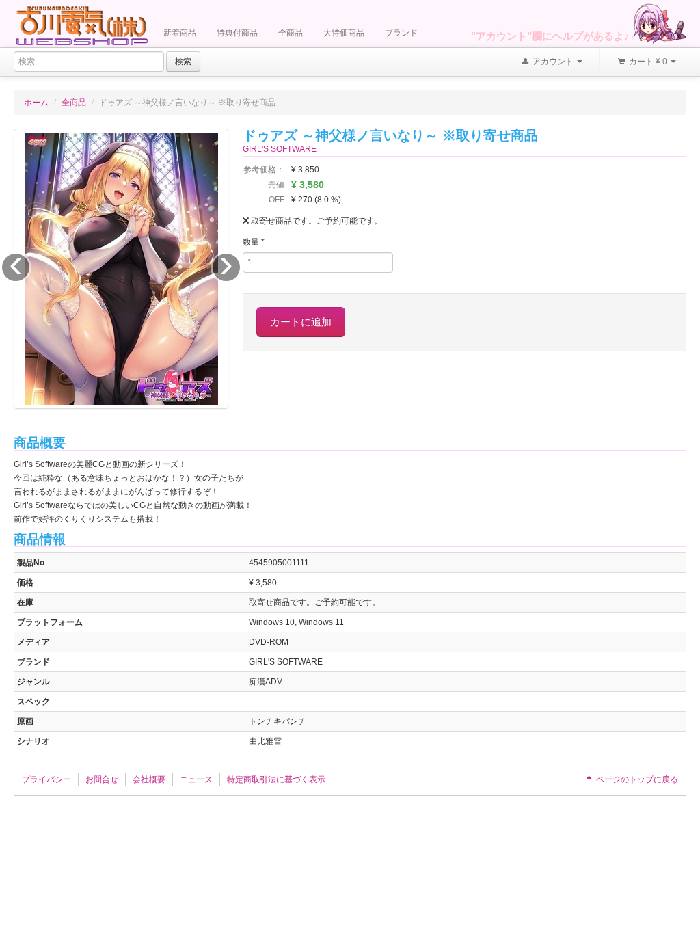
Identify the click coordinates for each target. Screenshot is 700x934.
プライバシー (46, 779)
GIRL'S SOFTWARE (280, 149)
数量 (254, 242)
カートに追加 (301, 322)
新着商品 (179, 33)
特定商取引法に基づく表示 (276, 779)
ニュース (196, 779)
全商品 (290, 33)
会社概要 (149, 779)
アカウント (553, 61)
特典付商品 (237, 33)
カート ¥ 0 (648, 61)
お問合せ (101, 779)
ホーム (36, 102)
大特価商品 (343, 33)
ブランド (401, 33)
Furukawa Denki (82, 25)
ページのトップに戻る (636, 779)
